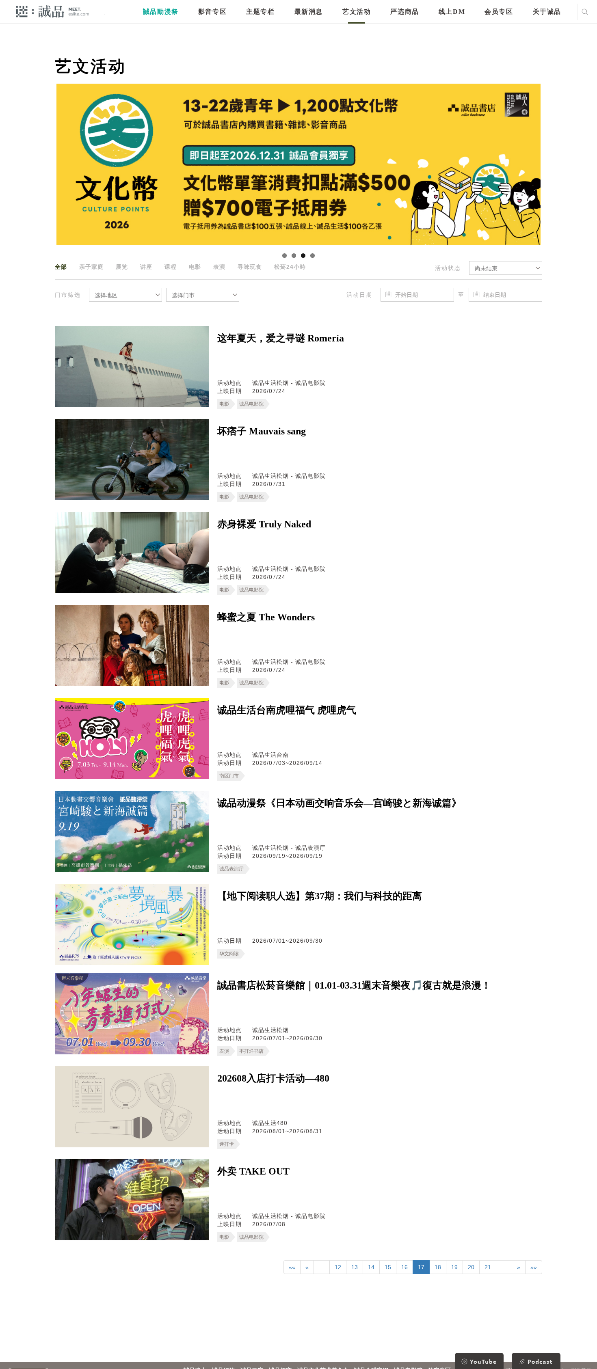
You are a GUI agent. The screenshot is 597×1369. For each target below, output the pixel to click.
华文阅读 (229, 954)
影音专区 (212, 11)
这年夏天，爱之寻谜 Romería (280, 338)
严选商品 (404, 11)
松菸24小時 (290, 266)
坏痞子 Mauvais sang (261, 431)
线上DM (452, 11)
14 (371, 1267)
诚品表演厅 (231, 869)
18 (438, 1267)
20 (471, 1267)
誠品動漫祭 (161, 11)
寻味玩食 (250, 266)
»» (533, 1267)
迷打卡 (226, 1144)
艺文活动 (356, 11)
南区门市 (229, 776)
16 (404, 1267)
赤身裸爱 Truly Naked (264, 524)
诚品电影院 (251, 404)
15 (388, 1267)
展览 (122, 266)
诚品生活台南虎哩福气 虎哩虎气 (286, 710)
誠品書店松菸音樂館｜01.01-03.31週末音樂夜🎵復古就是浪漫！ (354, 985)
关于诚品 (547, 11)
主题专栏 (260, 11)
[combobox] (505, 268)
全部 (61, 266)
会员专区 (499, 11)
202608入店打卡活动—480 (273, 1078)
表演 (219, 266)
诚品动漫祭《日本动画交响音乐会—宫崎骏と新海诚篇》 (339, 803)
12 (338, 1267)
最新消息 (308, 11)
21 (488, 1267)
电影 (195, 266)
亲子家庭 (91, 266)
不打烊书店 (251, 1051)
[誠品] (52, 11)
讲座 (146, 266)
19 (454, 1267)
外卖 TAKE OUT (253, 1171)
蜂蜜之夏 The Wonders (266, 617)
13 (354, 1267)
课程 (170, 266)
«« (292, 1267)
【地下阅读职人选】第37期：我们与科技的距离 (319, 896)
